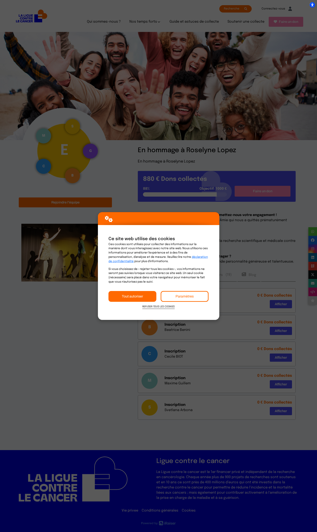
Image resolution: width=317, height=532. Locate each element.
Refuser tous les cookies (158, 306)
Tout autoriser (132, 296)
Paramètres (185, 296)
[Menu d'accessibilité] (312, 4)
